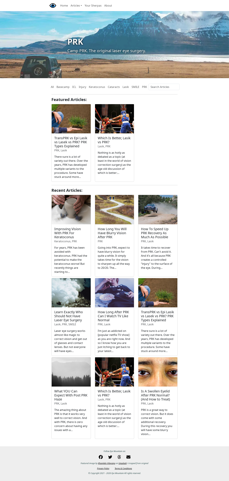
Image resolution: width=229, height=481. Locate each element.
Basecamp (63, 87)
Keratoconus (97, 87)
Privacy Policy (103, 468)
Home (64, 5)
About (108, 5)
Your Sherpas (93, 5)
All (52, 87)
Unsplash (123, 463)
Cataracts (114, 87)
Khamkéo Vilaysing (106, 463)
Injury (82, 87)
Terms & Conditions (123, 468)
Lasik (126, 87)
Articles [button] (75, 5)
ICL (74, 87)
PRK (144, 87)
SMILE (135, 87)
